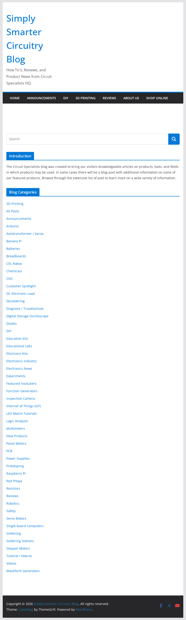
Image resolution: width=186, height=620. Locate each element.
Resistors (13, 488)
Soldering (13, 533)
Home (15, 98)
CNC (9, 278)
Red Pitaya (14, 481)
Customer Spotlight (21, 286)
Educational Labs (19, 346)
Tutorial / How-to (19, 556)
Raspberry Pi (16, 473)
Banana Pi (14, 241)
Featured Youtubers (21, 383)
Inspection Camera (20, 398)
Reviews (109, 98)
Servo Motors (16, 518)
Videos (11, 563)
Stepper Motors (18, 548)
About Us (131, 98)
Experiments (15, 376)
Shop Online (157, 98)
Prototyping (15, 466)
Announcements (41, 98)
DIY (65, 98)
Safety (11, 511)
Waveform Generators (23, 571)
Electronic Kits (17, 353)
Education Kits (17, 338)
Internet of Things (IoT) (23, 406)
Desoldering (15, 301)
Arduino (12, 226)
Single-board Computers (25, 526)
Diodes (11, 323)
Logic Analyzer (17, 421)
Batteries (13, 248)
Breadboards (16, 256)
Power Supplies (18, 458)
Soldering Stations (20, 541)
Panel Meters (16, 443)
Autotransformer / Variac (25, 233)
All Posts (12, 211)
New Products (16, 436)
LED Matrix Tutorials (21, 413)
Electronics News (19, 368)
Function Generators (21, 391)
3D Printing (85, 98)
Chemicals (14, 271)
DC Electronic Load (20, 293)
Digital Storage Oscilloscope (27, 316)
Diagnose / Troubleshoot (25, 308)
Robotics (12, 503)
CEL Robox (14, 263)
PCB (9, 451)
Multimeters (15, 428)
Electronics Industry (21, 361)
